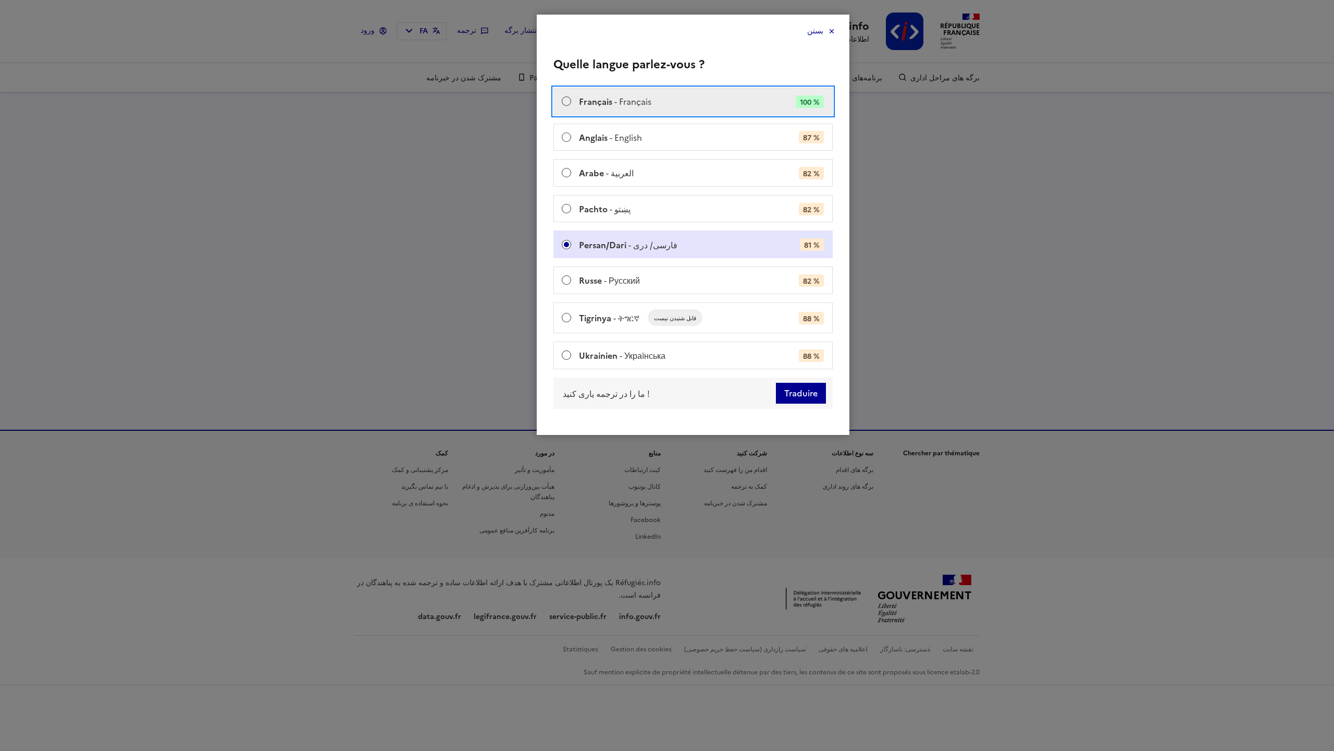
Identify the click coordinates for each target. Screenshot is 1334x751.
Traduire (801, 393)
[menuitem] (693, 101)
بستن (815, 31)
